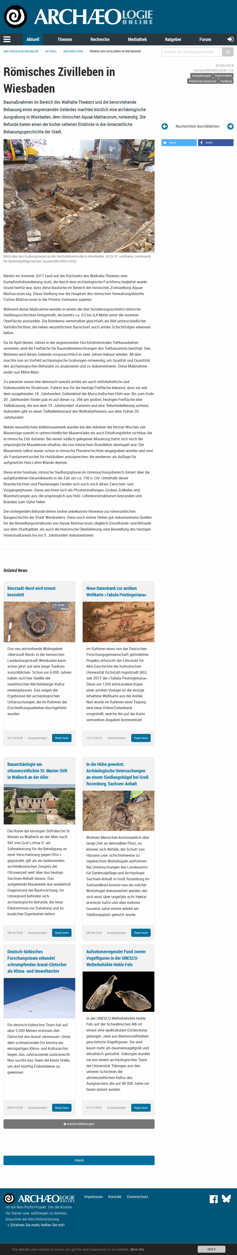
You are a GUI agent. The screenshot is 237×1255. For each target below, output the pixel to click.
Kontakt (115, 1196)
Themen (65, 39)
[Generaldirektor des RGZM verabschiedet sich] (165, 126)
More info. (137, 1249)
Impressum (93, 1196)
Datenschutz (137, 1196)
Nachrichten (73, 51)
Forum (205, 39)
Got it (211, 1249)
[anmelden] (231, 39)
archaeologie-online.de (20, 51)
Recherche (99, 39)
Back (80, 1160)
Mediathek (137, 39)
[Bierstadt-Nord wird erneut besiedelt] (39, 621)
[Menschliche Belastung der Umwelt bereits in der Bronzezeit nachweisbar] (230, 126)
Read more (62, 738)
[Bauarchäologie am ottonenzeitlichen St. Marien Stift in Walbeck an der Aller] (39, 803)
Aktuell (33, 39)
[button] (179, 142)
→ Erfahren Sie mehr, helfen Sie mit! (35, 1224)
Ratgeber (173, 39)
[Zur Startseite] (79, 16)
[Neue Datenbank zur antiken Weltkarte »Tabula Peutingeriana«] (118, 621)
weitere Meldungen (80, 1124)
